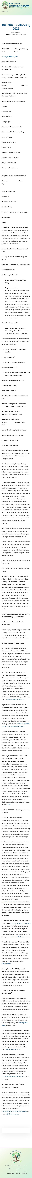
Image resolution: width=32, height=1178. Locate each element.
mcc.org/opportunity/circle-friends (12, 1076)
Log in (25, 1165)
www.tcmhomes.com (8, 902)
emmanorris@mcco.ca (13, 1049)
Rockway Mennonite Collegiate (20, 923)
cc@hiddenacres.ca (12, 1114)
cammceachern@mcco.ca (15, 699)
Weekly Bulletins (21, 34)
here (9, 805)
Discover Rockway (18, 937)
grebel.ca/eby (6, 964)
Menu (5, 11)
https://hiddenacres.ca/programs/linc (15, 1111)
